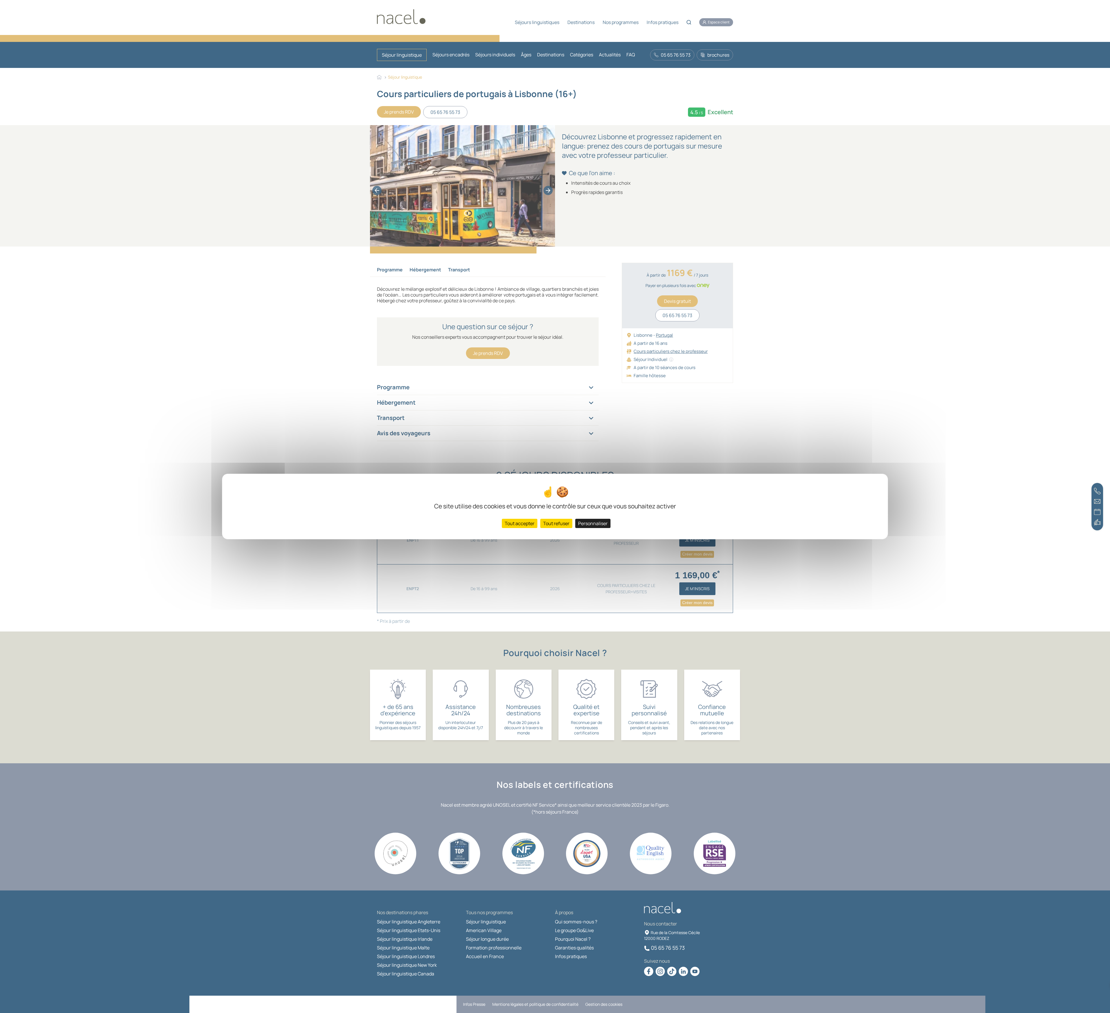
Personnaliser (593, 523)
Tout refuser (556, 523)
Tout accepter (519, 523)
